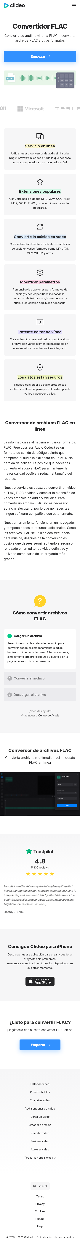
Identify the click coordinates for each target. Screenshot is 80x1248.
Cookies (40, 1211)
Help (40, 1226)
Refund (40, 1218)
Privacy (40, 1203)
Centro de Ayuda (48, 715)
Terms (40, 1196)
